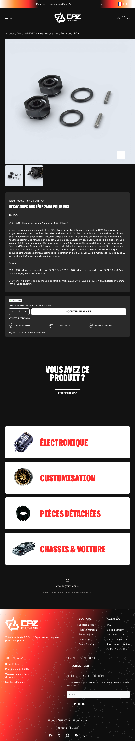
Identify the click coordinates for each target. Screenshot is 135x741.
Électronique (86, 634)
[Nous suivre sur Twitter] (59, 735)
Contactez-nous (116, 634)
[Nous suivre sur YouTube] (76, 735)
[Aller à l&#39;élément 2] (34, 175)
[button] (19, 318)
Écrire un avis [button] (67, 393)
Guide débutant (115, 629)
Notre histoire (12, 664)
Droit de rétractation (118, 644)
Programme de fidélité (17, 668)
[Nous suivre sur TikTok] (84, 735)
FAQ (109, 624)
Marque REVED (26, 33)
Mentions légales (14, 681)
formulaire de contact (80, 592)
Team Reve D (16, 200)
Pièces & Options (88, 629)
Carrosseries (85, 639)
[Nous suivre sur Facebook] (50, 735)
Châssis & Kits (86, 624)
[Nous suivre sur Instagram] (67, 735)
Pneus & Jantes (87, 644)
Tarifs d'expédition (117, 649)
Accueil (10, 33)
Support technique (117, 639)
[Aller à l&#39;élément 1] (14, 175)
